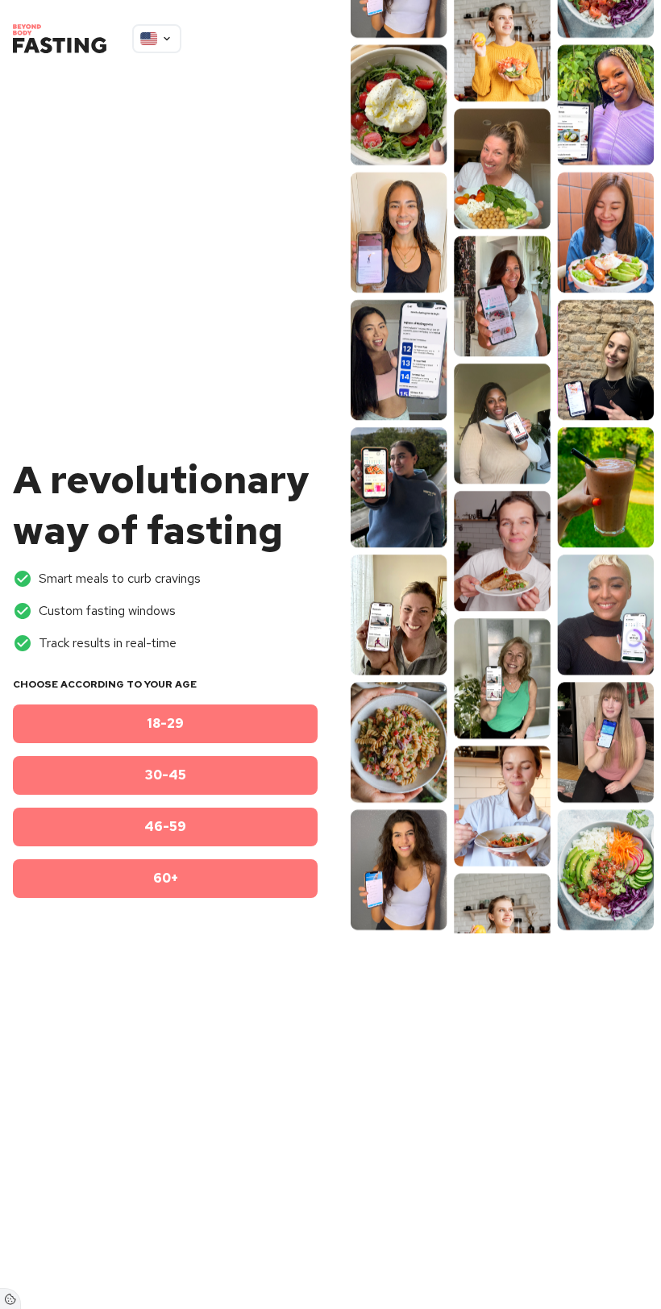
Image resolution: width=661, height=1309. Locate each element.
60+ (165, 878)
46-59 (165, 826)
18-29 (165, 723)
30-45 (165, 775)
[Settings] (10, 1299)
